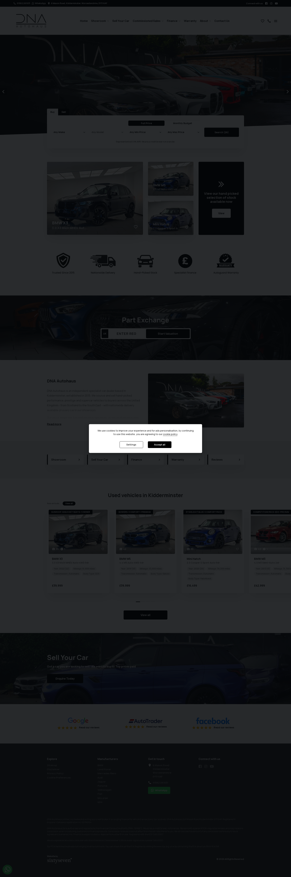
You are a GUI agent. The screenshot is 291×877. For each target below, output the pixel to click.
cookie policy (170, 434)
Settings (131, 444)
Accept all (159, 444)
